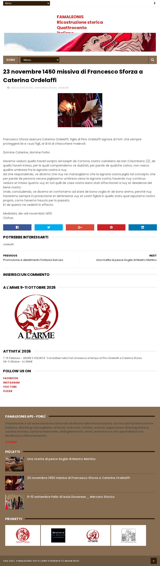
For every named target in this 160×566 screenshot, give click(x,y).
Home (10, 60)
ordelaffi (63, 87)
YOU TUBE (10, 386)
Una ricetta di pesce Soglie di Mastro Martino (61, 459)
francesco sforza (46, 87)
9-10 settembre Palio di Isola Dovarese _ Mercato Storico (71, 497)
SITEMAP (11, 442)
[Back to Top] (154, 561)
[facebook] (154, 3)
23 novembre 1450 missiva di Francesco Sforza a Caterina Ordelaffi (78, 478)
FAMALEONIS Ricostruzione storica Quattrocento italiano (80, 25)
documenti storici (22, 87)
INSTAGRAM (11, 382)
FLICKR (7, 391)
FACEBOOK (10, 378)
